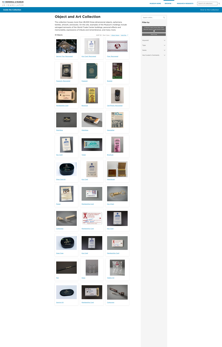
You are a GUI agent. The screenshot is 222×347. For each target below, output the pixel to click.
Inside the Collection (12, 10)
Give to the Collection (209, 10)
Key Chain (110, 204)
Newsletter (110, 130)
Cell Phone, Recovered (114, 105)
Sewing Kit (60, 302)
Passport (85, 81)
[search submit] (164, 17)
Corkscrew (59, 228)
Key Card (59, 155)
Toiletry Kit (110, 278)
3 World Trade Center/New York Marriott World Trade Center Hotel (154, 28)
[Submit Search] (219, 3)
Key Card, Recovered (89, 56)
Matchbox (59, 130)
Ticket (84, 155)
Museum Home (155, 3)
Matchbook (111, 179)
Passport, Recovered (63, 81)
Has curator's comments (150, 55)
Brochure (85, 105)
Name (144, 50)
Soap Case (59, 253)
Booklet (109, 81)
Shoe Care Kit (60, 179)
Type (144, 45)
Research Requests (185, 3)
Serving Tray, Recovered (64, 56)
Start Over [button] (154, 34)
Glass (83, 278)
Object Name (115, 35)
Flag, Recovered (112, 56)
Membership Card (62, 105)
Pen (57, 278)
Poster (58, 204)
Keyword (145, 40)
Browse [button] (168, 3)
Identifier (123, 35)
